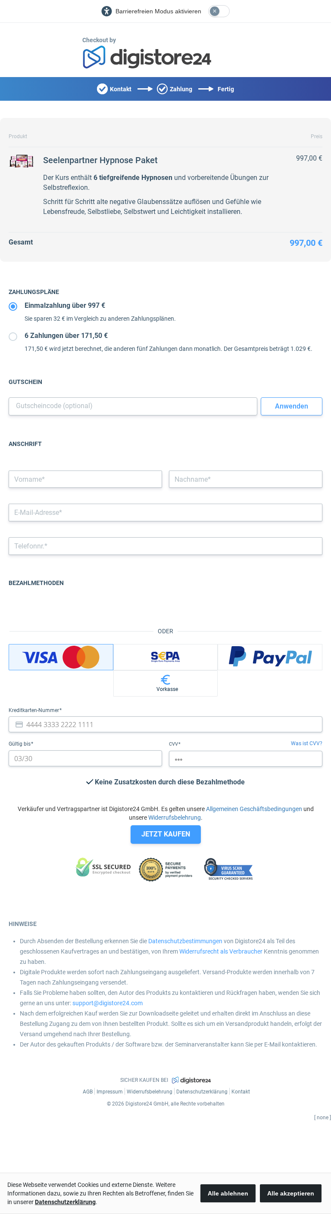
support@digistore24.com (107, 1003)
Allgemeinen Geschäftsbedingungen (254, 808)
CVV (174, 744)
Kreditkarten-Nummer (34, 710)
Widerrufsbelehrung (174, 817)
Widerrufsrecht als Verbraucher (220, 951)
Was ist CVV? (306, 743)
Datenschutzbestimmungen (185, 941)
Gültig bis (20, 744)
